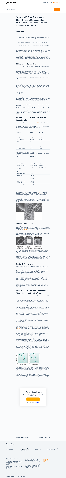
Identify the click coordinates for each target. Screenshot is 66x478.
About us (45, 458)
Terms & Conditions (46, 462)
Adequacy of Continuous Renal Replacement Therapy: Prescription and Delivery (25, 448)
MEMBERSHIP (56, 2)
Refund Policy (45, 461)
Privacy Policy (45, 460)
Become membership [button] (33, 399)
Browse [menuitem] (40, 2)
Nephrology (34, 25)
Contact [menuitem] (44, 2)
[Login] (59, 2)
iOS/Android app (46, 459)
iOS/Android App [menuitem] (49, 2)
